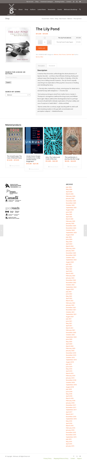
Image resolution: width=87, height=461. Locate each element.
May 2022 (69, 296)
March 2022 (69, 301)
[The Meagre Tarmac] (1, 230)
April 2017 (69, 412)
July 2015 (69, 439)
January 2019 (70, 378)
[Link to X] (76, 1)
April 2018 (69, 396)
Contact (69, 1)
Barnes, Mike (39, 57)
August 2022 (70, 289)
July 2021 (69, 319)
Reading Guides (59, 1)
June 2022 (69, 294)
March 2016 (69, 425)
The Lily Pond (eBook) (64, 38)
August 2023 (70, 262)
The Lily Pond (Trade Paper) (64, 42)
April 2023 (69, 271)
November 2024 (71, 228)
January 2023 (70, 278)
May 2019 (69, 369)
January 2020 (70, 351)
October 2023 (70, 257)
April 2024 (69, 244)
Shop (36, 1)
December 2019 (71, 353)
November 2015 (71, 435)
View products (15, 165)
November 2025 (71, 203)
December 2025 (71, 201)
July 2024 (69, 237)
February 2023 (70, 276)
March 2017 (69, 414)
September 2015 (71, 437)
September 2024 (71, 232)
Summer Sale (70, 54)
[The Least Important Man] (85, 230)
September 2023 (71, 260)
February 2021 (70, 330)
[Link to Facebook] (73, 1)
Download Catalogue (47, 1)
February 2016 (70, 428)
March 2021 (69, 328)
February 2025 (70, 221)
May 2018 (69, 394)
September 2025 (71, 207)
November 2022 (71, 282)
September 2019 (71, 360)
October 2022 (70, 285)
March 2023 (69, 273)
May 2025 (69, 214)
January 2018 (70, 403)
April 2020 (69, 344)
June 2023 (69, 267)
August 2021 (70, 317)
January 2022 (70, 305)
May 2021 (69, 323)
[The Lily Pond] (18, 45)
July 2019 (69, 364)
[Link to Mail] (80, 1)
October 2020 (70, 335)
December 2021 (71, 307)
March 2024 (69, 246)
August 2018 (70, 387)
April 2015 (69, 444)
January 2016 (70, 430)
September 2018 (71, 385)
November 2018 (71, 380)
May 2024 (69, 242)
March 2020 (69, 346)
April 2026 (69, 192)
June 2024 (69, 239)
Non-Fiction (62, 54)
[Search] (80, 9)
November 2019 (71, 355)
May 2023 (69, 269)
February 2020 (70, 348)
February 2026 (70, 196)
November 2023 (71, 255)
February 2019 (70, 376)
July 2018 (69, 389)
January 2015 (70, 446)
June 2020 (69, 339)
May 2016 (69, 421)
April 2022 (69, 298)
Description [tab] (41, 65)
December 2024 (71, 226)
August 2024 (70, 235)
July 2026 (69, 187)
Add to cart (41, 48)
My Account (30, 1)
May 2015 (69, 441)
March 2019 (69, 373)
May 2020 (69, 342)
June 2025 (69, 212)
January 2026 (70, 198)
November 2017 (71, 407)
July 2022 (69, 292)
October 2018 (70, 382)
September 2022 (71, 287)
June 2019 (69, 367)
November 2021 (71, 310)
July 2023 (69, 264)
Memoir (56, 54)
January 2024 (70, 251)
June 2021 (69, 321)
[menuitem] (29, 1)
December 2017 (71, 405)
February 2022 (70, 303)
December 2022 (71, 280)
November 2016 (71, 416)
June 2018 (69, 391)
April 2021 (69, 326)
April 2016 (69, 423)
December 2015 (71, 432)
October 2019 (70, 357)
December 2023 (71, 253)
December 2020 (71, 332)
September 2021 (71, 314)
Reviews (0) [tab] (52, 65)
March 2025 (69, 219)
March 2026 (69, 194)
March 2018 (69, 398)
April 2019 (69, 371)
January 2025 (70, 223)
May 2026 (69, 189)
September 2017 (71, 410)
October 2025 (70, 205)
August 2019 (70, 362)
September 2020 (71, 337)
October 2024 (70, 230)
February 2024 (70, 248)
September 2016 (71, 419)
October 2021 (70, 312)
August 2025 (70, 210)
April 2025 (69, 217)
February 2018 (70, 400)
